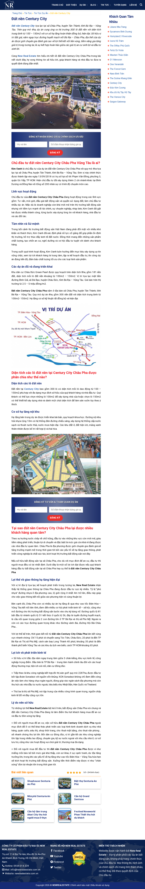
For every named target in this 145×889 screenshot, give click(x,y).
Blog (93, 5)
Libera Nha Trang (118, 27)
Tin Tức (105, 5)
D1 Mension (116, 59)
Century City (116, 83)
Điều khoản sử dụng (100, 885)
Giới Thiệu (71, 5)
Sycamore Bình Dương (121, 31)
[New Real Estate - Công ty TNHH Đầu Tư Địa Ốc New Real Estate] (16, 5)
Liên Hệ (133, 5)
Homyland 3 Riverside (121, 36)
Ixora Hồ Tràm (117, 41)
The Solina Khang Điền (121, 78)
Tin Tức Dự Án (41, 13)
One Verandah (117, 64)
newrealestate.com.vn (26, 873)
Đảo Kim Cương (117, 87)
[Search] (141, 4)
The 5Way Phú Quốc (120, 45)
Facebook (58, 850)
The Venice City (117, 97)
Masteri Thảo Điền (119, 55)
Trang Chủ (57, 5)
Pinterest (58, 861)
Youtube (58, 856)
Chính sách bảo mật (80, 885)
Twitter (57, 867)
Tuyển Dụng (120, 5)
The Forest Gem (118, 69)
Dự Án (83, 5)
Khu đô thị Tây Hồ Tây (120, 92)
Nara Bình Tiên (117, 73)
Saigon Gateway (118, 101)
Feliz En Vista (116, 50)
